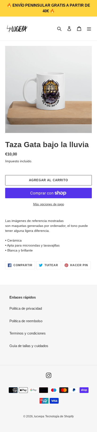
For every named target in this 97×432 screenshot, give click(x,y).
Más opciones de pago (48, 204)
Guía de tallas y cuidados (28, 346)
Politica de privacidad (25, 308)
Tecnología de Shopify (59, 416)
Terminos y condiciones (27, 333)
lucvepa (39, 416)
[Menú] (89, 28)
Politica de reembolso (25, 321)
